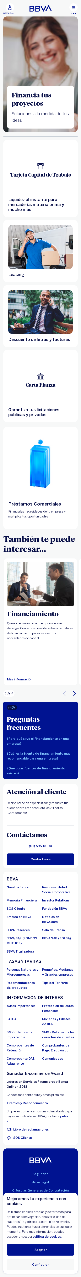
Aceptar (40, 1250)
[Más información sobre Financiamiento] (40, 583)
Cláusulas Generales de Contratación (40, 1190)
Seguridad (41, 1174)
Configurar (40, 1264)
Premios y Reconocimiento (27, 1103)
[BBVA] (40, 1160)
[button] (74, 693)
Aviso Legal (40, 1182)
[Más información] (40, 247)
